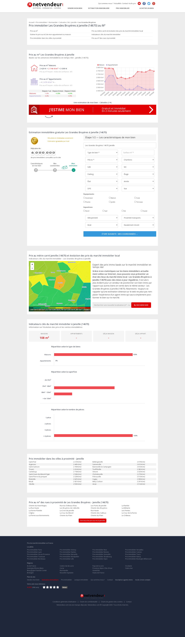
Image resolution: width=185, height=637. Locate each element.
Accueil (31, 22)
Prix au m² (34, 31)
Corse (62, 568)
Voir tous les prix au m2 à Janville (92, 520)
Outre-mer (129, 568)
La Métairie (126, 508)
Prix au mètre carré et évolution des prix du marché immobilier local (117, 31)
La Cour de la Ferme (129, 513)
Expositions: (88, 207)
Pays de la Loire (98, 566)
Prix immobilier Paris (34, 550)
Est (124, 211)
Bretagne (30, 573)
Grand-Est (96, 570)
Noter (65, 587)
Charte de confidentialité (90, 602)
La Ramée (125, 505)
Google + (153, 3)
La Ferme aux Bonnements (39, 515)
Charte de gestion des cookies (113, 602)
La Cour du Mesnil (66, 513)
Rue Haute (95, 510)
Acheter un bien (146, 8)
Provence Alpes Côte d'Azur (102, 568)
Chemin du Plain (66, 515)
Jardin (113, 202)
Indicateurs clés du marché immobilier (106, 34)
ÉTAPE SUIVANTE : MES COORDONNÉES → (120, 234)
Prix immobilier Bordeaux (36, 559)
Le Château (126, 515)
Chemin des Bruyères (99, 508)
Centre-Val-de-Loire (67, 566)
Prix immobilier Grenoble (101, 554)
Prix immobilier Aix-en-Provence (38, 554)
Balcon (113, 198)
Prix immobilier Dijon (99, 559)
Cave (138, 198)
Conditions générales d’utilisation (66, 602)
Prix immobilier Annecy (68, 550)
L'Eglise (31, 513)
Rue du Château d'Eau (68, 505)
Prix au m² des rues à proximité (103, 38)
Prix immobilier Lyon (34, 552)
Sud (105, 211)
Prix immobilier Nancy (133, 557)
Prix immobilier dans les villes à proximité (45, 38)
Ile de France (31, 566)
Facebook (144, 3)
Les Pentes (126, 510)
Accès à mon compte (142, 580)
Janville (74, 22)
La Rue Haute (34, 508)
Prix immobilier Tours (133, 554)
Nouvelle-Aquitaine (66, 573)
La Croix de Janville (67, 510)
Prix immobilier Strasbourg (102, 557)
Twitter (149, 3)
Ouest (144, 211)
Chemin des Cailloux (98, 513)
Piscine (87, 202)
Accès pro (132, 3)
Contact (125, 3)
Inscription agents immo (124, 580)
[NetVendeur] (45, 5)
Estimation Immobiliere (98, 8)
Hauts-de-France (98, 573)
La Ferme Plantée (35, 510)
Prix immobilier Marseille (68, 554)
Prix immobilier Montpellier (69, 557)
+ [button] (32, 264)
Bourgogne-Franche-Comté (37, 570)
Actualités (117, 3)
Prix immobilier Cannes (133, 552)
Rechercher (142, 305)
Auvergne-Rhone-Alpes (35, 568)
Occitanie (128, 566)
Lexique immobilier (81, 580)
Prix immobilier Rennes (100, 552)
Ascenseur (89, 198)
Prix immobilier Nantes (68, 552)
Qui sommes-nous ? (105, 3)
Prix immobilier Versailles (134, 550)
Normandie (53, 22)
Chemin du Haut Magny (38, 505)
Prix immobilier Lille (67, 559)
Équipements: (88, 194)
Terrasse (139, 202)
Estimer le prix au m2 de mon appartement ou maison (50, 34)
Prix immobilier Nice (99, 550)
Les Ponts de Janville (98, 505)
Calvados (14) (64, 22)
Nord (87, 211)
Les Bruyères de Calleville (69, 508)
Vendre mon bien (75, 8)
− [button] (32, 268)
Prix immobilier (122, 8)
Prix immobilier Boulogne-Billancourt (138, 559)
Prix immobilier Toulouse (36, 557)
